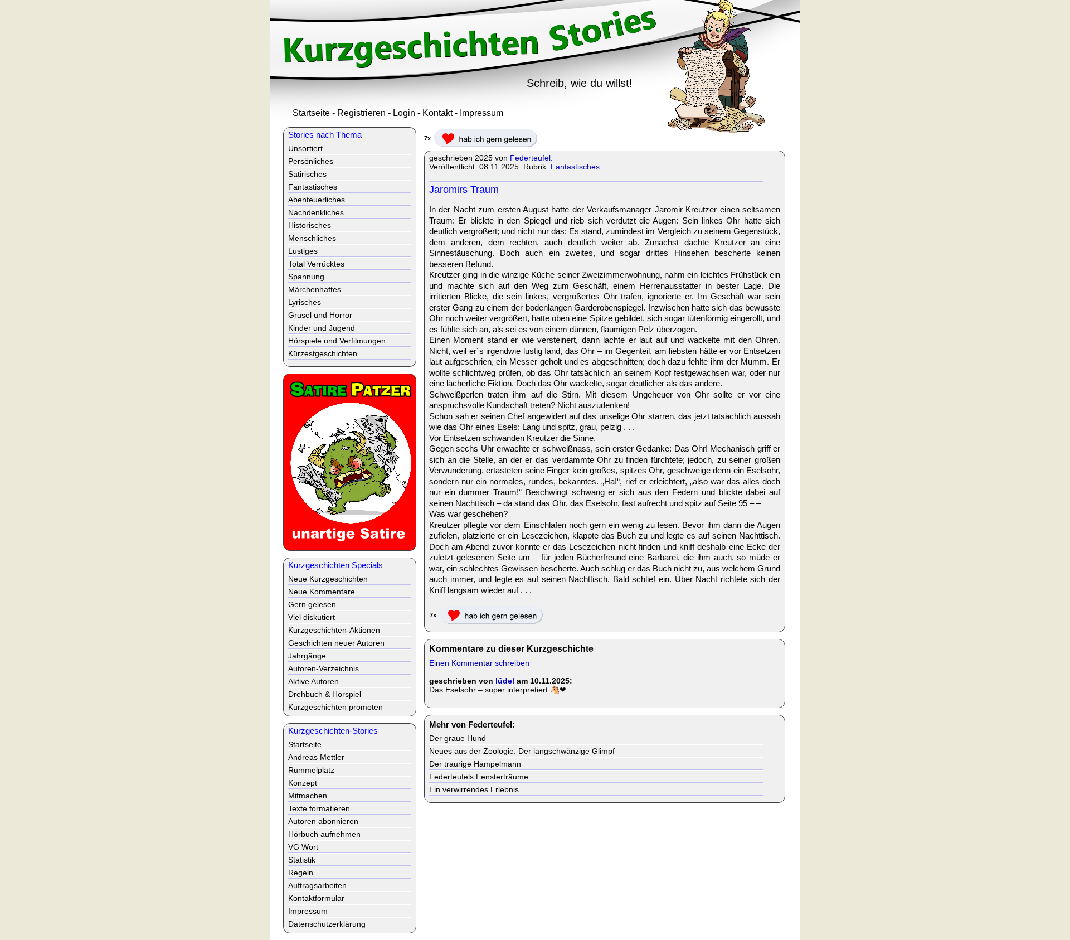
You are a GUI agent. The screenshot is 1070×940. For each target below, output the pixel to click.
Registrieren (361, 113)
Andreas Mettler (316, 757)
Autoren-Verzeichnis (323, 668)
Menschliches (312, 238)
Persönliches (310, 161)
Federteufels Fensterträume (478, 776)
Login (404, 113)
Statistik (301, 859)
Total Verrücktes (316, 263)
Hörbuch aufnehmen (324, 834)
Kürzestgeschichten (322, 353)
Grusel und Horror (320, 315)
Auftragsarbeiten (317, 885)
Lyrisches (304, 302)
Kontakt (437, 113)
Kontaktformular (316, 898)
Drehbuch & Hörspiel (324, 694)
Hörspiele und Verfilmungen (337, 340)
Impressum (481, 113)
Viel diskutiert (311, 617)
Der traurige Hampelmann (475, 763)
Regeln (300, 872)
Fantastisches (575, 166)
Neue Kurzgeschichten (328, 578)
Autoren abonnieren (323, 821)
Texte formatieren (319, 808)
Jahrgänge (307, 655)
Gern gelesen (312, 604)
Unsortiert (305, 148)
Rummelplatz (311, 769)
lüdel (504, 680)
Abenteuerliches (316, 199)
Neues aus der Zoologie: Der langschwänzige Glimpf (522, 751)
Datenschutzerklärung (327, 923)
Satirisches (307, 173)
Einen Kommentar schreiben (479, 662)
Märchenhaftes (314, 289)
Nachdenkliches (316, 212)
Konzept (302, 782)
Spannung (306, 276)
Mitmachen (307, 795)
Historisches (309, 225)
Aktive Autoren (313, 681)
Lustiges (303, 250)
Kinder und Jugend (321, 327)
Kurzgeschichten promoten (335, 706)
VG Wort (303, 846)
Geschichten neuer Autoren (336, 642)
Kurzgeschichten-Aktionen (334, 630)
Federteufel (530, 157)
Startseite (311, 113)
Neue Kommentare (321, 591)
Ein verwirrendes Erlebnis (474, 789)
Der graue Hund (457, 738)
